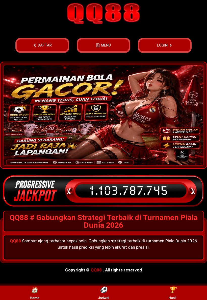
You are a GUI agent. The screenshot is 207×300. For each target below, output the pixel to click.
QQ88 (96, 269)
